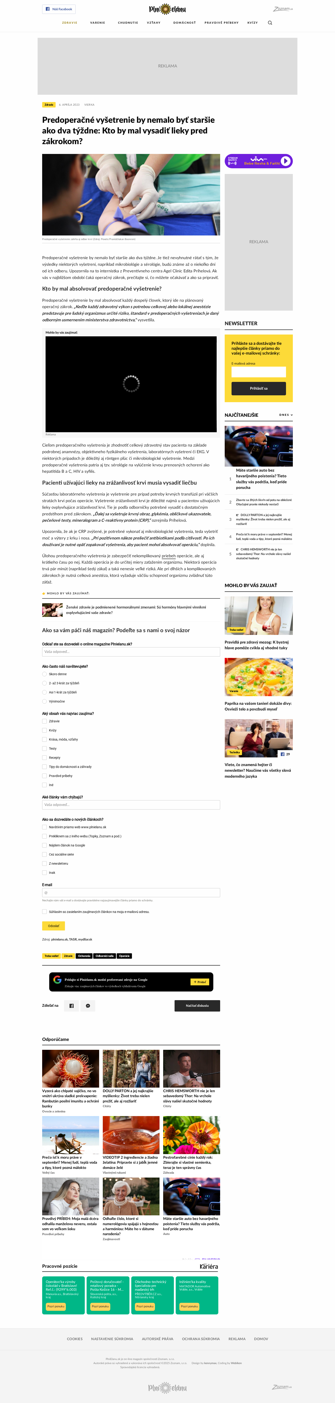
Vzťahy (154, 22)
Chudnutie (128, 22)
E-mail (47, 885)
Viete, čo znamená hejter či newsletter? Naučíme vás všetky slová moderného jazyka (258, 770)
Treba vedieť (51, 956)
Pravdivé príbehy (222, 22)
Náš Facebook (62, 9)
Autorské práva (157, 1339)
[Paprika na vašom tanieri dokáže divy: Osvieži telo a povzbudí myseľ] (259, 677)
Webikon (236, 1363)
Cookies (75, 1339)
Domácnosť (184, 22)
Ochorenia (84, 956)
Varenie (97, 22)
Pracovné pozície (59, 1266)
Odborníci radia (104, 956)
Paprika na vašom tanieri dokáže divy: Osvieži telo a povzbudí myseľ (258, 706)
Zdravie (69, 22)
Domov (261, 1339)
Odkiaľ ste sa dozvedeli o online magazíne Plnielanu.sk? (87, 644)
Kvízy (252, 22)
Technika (234, 752)
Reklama (237, 1339)
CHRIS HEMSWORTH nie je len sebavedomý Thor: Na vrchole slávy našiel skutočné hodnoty (263, 554)
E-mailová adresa (243, 363)
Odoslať (53, 926)
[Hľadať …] (270, 22)
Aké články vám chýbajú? (62, 797)
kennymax (210, 1363)
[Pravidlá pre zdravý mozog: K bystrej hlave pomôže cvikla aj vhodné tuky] (259, 615)
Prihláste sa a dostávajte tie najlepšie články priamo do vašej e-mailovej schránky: (257, 348)
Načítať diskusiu (197, 1005)
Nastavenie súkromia (112, 1339)
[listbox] (278, 415)
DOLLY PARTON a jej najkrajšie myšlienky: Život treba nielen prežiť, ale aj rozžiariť (263, 520)
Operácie (124, 956)
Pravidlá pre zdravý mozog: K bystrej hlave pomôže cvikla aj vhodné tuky (257, 645)
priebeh (169, 556)
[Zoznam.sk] (283, 9)
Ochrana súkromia (201, 1339)
